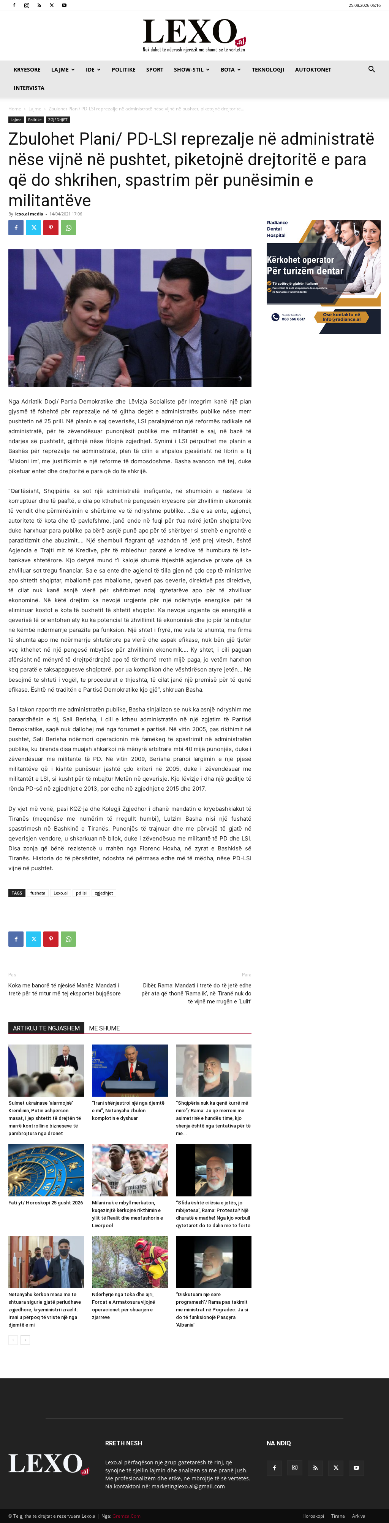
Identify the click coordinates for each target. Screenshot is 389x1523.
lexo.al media (29, 214)
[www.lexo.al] (194, 36)
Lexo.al (61, 893)
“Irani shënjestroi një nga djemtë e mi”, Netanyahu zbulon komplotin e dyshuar (128, 1110)
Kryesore (27, 69)
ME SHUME (104, 1028)
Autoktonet (313, 69)
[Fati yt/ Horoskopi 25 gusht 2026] (46, 1170)
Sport (154, 69)
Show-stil (189, 69)
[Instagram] (26, 5)
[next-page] (25, 1340)
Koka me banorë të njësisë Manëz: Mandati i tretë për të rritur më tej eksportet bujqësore (64, 989)
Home (14, 108)
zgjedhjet (104, 893)
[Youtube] (64, 5)
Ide (90, 69)
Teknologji (268, 69)
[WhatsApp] (68, 227)
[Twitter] (51, 5)
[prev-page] (13, 1340)
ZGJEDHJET (58, 119)
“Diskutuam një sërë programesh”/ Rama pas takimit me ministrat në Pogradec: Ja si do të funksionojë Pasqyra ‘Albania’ (212, 1310)
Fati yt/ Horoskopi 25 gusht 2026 (45, 1203)
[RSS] (39, 5)
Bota (228, 69)
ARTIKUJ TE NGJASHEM (46, 1028)
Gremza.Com (126, 1516)
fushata (37, 893)
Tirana (338, 1516)
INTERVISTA (29, 87)
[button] (371, 70)
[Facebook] (14, 5)
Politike (124, 69)
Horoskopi (313, 1516)
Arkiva (358, 1516)
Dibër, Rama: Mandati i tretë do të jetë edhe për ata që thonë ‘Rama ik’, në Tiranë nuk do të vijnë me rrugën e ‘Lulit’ (196, 993)
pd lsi (81, 893)
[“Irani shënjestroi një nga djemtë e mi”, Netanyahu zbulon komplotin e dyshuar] (130, 1071)
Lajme (60, 69)
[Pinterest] (51, 227)
